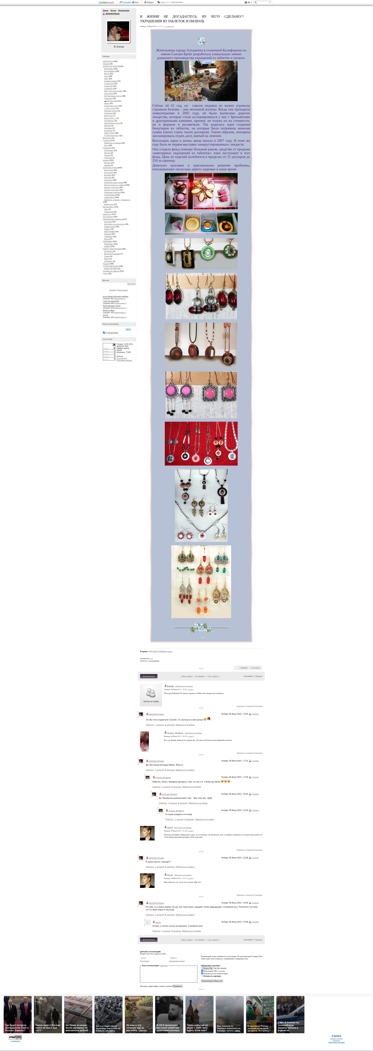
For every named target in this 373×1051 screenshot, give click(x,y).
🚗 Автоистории (111, 101)
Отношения (108, 217)
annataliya (108, 261)
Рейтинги (150, 2)
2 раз (151, 658)
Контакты (336, 1040)
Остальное (108, 94)
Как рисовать (108, 207)
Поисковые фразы (124, 360)
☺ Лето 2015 (109, 108)
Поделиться (255, 668)
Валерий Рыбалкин (112, 254)
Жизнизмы (108, 69)
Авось (163, 2)
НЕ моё (106, 64)
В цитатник (258, 706)
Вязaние (107, 175)
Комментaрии (110, 227)
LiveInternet (107, 2)
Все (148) (131, 284)
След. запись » (213, 676)
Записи (105, 10)
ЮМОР (107, 246)
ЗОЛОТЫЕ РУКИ (110, 168)
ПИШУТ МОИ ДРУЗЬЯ (112, 249)
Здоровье (108, 128)
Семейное (108, 89)
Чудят (105, 274)
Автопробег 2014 (111, 106)
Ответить (240, 706)
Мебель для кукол (111, 188)
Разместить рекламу (336, 1042)
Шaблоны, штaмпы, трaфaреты (117, 200)
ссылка (190, 689)
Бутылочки (108, 173)
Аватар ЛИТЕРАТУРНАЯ (118, 31)
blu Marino (108, 251)
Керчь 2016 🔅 (110, 118)
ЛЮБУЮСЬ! (108, 61)
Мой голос (108, 116)
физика (107, 165)
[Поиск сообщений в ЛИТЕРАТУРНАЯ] (128, 329)
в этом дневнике (111, 333)
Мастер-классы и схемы (114, 185)
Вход (137, 2)
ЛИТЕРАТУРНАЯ (104, 14)
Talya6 (170, 827)
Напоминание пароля (177, 961)
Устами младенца (111, 136)
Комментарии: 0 (119, 298)
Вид (250, 3)
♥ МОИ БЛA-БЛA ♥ (110, 66)
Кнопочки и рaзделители (114, 224)
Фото (106, 145)
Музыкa (107, 153)
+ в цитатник (169, 26)
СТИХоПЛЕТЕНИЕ (110, 266)
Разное (106, 264)
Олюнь (107, 256)
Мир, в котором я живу (113, 91)
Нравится (244, 668)
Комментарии (123, 10)
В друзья (120, 47)
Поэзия (107, 155)
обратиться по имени (184, 686)
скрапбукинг (109, 197)
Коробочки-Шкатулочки (113, 183)
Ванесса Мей (108, 310)
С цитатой (249, 706)
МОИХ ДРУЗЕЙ (110, 269)
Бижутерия (108, 170)
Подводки (108, 113)
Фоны (106, 239)
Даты (106, 76)
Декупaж (107, 178)
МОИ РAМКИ (109, 232)
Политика (108, 98)
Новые (259, 676)
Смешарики (109, 212)
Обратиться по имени (184, 725)
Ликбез (107, 229)
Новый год (107, 214)
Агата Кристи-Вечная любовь (115, 297)
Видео (106, 74)
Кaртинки (108, 180)
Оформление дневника (112, 219)
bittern (106, 259)
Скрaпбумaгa (109, 195)
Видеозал (107, 138)
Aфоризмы (108, 150)
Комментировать (149, 676)
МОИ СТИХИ (109, 133)
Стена (105, 315)
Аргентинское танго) (111, 306)
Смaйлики (108, 237)
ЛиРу (106, 79)
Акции (106, 103)
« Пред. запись (187, 676)
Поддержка (246, 2)
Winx (106, 209)
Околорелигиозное (112, 123)
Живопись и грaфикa (112, 143)
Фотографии (109, 71)
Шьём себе (108, 204)
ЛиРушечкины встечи (113, 96)
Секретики (108, 86)
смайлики (163, 965)
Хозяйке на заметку (111, 271)
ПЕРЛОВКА (107, 242)
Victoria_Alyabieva (175, 733)
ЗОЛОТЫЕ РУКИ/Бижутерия (160, 651)
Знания (106, 160)
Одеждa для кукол (111, 190)
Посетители (122, 358)
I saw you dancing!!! (111, 301)
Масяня (107, 126)
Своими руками (110, 81)
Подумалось (109, 121)
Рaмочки (107, 234)
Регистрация (126, 2)
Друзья (113, 10)
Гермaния (107, 148)
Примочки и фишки (112, 192)
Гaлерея (106, 141)
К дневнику (200, 676)
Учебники (108, 158)
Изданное (108, 131)
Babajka (170, 686)
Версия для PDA (336, 1039)
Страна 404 (109, 84)
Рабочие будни (110, 111)
